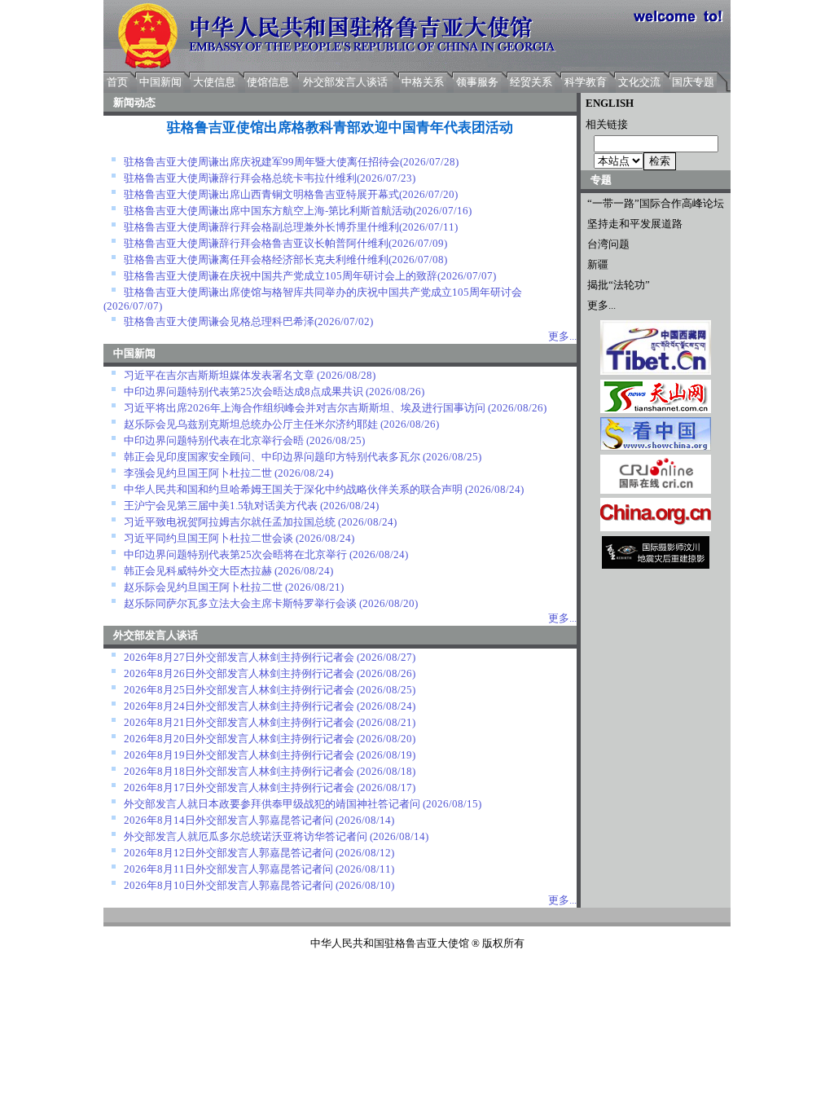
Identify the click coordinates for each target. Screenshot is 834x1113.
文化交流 (639, 82)
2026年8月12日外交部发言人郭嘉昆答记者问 (228, 853)
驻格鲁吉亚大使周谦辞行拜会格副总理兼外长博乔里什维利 (261, 227)
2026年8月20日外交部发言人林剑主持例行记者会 (239, 738)
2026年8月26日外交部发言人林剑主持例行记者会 (239, 673)
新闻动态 (134, 102)
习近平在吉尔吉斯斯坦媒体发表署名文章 (219, 375)
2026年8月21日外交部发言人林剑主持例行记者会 (239, 722)
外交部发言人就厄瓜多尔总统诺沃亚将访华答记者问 (245, 836)
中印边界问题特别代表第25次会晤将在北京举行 (235, 554)
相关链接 (604, 124)
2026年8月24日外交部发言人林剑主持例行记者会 (239, 706)
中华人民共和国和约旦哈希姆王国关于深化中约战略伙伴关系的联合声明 (293, 489)
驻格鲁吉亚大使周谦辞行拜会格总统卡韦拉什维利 (240, 178)
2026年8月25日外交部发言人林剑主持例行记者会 (239, 690)
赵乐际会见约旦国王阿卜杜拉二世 (203, 587)
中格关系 (423, 82)
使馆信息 (268, 82)
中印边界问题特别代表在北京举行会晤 (214, 440)
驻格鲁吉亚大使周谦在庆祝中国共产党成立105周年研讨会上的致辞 (280, 276)
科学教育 (585, 82)
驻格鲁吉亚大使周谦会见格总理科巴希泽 (219, 321)
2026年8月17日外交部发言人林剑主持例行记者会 (239, 787)
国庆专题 (693, 82)
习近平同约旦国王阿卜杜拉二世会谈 (208, 538)
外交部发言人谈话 (345, 82)
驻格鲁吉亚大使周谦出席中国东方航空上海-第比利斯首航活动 (268, 211)
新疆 (597, 264)
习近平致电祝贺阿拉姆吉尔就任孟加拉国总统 (230, 522)
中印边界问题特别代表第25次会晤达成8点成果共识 (243, 391)
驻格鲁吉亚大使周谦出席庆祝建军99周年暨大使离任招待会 (262, 162)
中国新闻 (160, 82)
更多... (601, 305)
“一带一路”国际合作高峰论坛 (655, 203)
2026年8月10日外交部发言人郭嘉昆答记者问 (228, 885)
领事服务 (477, 82)
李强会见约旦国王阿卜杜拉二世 (198, 473)
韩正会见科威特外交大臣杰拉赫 (198, 571)
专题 (601, 180)
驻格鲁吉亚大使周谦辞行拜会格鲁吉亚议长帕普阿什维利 (256, 243)
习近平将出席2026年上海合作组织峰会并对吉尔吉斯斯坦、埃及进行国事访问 (304, 408)
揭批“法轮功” (618, 285)
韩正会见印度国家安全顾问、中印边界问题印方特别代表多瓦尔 (272, 457)
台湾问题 (608, 244)
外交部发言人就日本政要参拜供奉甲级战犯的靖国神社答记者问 (272, 804)
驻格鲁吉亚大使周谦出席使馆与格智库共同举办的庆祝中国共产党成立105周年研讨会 (323, 292)
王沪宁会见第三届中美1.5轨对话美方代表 (221, 505)
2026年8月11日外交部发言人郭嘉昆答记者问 (228, 869)
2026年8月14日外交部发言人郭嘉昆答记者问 (228, 820)
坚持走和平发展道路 (635, 224)
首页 (117, 82)
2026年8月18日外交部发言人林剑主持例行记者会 (239, 771)
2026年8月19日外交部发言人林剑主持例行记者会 (239, 755)
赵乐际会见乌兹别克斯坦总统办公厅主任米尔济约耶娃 (251, 424)
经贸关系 (531, 82)
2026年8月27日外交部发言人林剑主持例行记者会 (239, 657)
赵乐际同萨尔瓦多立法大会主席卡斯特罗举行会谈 (240, 603)
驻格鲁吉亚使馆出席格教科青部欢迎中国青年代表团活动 (340, 127)
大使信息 (214, 82)
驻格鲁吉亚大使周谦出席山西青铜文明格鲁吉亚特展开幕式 (261, 194)
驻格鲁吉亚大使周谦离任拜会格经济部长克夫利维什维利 (256, 259)
